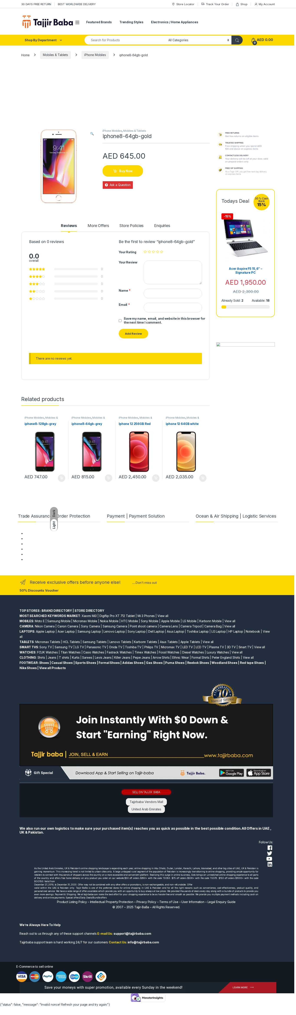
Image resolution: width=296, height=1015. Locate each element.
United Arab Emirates (146, 809)
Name (124, 290)
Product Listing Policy (72, 902)
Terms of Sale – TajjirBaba (43, 544)
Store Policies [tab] (131, 226)
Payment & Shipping (39, 533)
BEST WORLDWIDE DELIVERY (77, 4)
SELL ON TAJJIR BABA (146, 792)
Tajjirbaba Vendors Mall (146, 802)
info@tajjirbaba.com (143, 942)
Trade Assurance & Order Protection (50, 554)
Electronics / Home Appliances (174, 22)
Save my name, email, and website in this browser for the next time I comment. (164, 320)
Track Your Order (217, 4)
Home (25, 55)
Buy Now (126, 171)
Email (124, 304)
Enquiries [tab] (162, 226)
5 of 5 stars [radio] (161, 251)
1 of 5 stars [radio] (145, 251)
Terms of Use (168, 902)
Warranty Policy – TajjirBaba (44, 549)
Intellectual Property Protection (111, 902)
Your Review (128, 262)
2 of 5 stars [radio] (149, 251)
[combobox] (125, 40)
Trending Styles (131, 22)
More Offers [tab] (98, 226)
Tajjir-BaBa (141, 907)
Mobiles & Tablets (55, 55)
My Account (267, 4)
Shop (244, 4)
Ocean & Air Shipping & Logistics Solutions (54, 559)
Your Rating (127, 252)
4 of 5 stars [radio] (157, 251)
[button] (92, 133)
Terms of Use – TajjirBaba (43, 538)
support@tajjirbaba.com (132, 933)
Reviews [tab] (69, 226)
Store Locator (185, 4)
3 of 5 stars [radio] (153, 251)
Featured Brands (99, 22)
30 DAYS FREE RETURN (36, 4)
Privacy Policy (146, 902)
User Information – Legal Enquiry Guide (208, 902)
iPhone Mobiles (95, 55)
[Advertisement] (148, 96)
